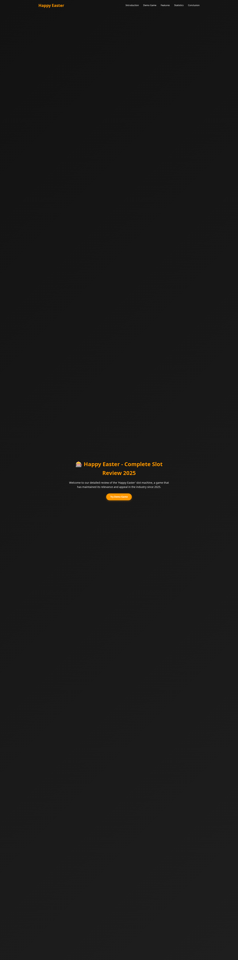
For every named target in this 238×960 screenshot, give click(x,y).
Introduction (132, 5)
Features (165, 5)
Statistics (179, 5)
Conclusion (194, 5)
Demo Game (149, 5)
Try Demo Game (119, 496)
